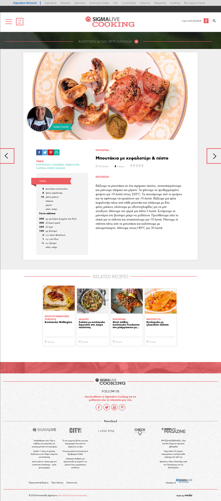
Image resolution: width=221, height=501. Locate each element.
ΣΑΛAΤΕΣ (84, 319)
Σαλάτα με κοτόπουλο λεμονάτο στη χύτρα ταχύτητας (92, 325)
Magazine (160, 3)
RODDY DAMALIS (56, 168)
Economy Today (99, 3)
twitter (106, 407)
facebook (99, 407)
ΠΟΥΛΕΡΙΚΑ (58, 164)
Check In (145, 3)
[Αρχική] (110, 26)
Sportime (80, 3)
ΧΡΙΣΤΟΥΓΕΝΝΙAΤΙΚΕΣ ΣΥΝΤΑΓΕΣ (57, 318)
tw (45, 151)
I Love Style (129, 3)
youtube (114, 407)
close (136, 42)
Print (57, 151)
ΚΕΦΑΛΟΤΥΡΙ (72, 164)
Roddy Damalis (61, 126)
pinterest (122, 407)
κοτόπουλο (43, 164)
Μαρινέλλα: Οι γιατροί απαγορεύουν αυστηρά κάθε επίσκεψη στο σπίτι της (173, 454)
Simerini (65, 3)
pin (51, 151)
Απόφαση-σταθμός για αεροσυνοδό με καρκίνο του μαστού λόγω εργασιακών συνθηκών (75, 463)
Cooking (175, 3)
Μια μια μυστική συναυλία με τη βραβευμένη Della (75, 452)
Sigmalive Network (25, 3)
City (115, 3)
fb (39, 151)
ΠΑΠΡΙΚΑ (41, 168)
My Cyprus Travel (194, 3)
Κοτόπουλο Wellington (58, 322)
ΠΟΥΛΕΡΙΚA (102, 150)
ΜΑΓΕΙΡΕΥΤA (153, 319)
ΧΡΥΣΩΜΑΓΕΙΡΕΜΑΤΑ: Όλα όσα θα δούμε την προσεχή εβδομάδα (173, 443)
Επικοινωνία (72, 482)
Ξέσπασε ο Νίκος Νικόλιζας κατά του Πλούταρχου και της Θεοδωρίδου (173, 464)
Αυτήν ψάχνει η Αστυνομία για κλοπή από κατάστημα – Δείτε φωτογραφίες (44, 464)
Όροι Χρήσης (57, 482)
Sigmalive (50, 3)
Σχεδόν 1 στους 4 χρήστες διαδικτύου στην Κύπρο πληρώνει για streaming (44, 454)
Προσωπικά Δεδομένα (38, 482)
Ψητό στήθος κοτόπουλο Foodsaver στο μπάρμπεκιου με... (126, 325)
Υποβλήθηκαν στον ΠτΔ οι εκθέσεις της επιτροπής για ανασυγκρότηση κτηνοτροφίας (44, 443)
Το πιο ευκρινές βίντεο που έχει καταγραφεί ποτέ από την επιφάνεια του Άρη (75, 443)
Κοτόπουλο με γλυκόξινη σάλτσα (157, 323)
